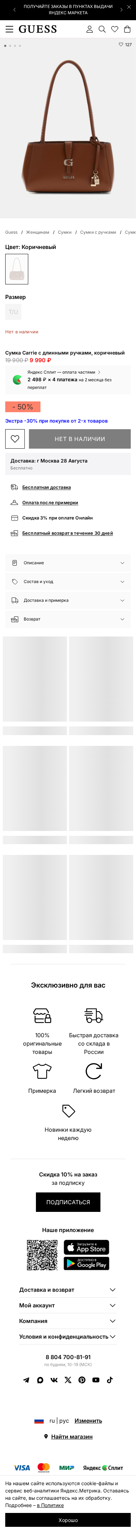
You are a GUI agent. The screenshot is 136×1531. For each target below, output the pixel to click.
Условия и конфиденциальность (63, 1336)
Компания (33, 1320)
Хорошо (68, 1520)
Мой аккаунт (37, 1305)
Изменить (88, 1420)
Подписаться (68, 1202)
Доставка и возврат (46, 1289)
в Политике (50, 1505)
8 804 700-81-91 (68, 1357)
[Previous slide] (14, 10)
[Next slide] (121, 10)
